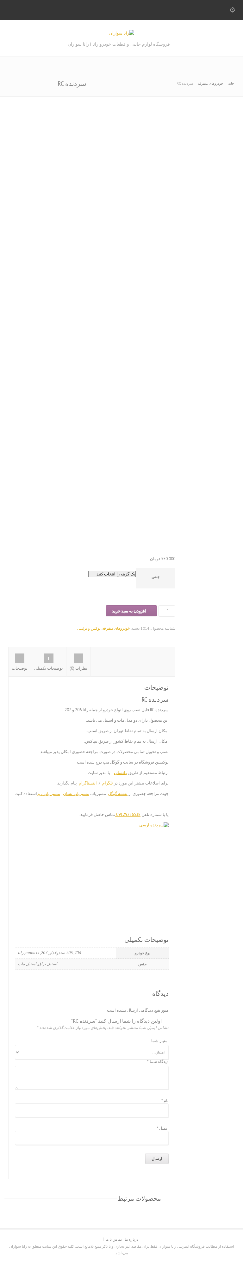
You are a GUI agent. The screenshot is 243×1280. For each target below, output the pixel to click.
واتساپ (120, 772)
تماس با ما (113, 1239)
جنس (156, 576)
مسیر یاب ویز (48, 793)
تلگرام (107, 783)
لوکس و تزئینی (89, 628)
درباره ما (131, 1239)
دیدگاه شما (158, 1062)
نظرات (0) (78, 668)
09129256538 (127, 814)
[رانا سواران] (121, 33)
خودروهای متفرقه (210, 83)
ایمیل (163, 1128)
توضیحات (20, 668)
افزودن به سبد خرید (129, 611)
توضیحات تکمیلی (48, 668)
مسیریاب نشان (76, 793)
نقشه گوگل (118, 793)
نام (165, 1100)
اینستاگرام (88, 783)
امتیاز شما (160, 1041)
